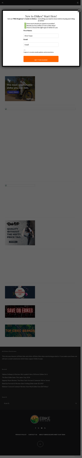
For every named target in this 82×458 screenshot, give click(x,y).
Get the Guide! (41, 60)
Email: (26, 39)
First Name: (28, 30)
